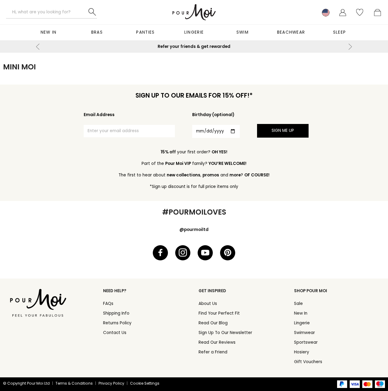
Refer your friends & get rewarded (194, 46)
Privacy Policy (111, 383)
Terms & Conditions (74, 383)
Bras (97, 32)
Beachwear (291, 32)
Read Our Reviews (217, 342)
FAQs (108, 303)
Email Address (99, 115)
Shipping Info (116, 313)
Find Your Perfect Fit (219, 313)
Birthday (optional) (213, 115)
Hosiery (301, 352)
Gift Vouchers (308, 362)
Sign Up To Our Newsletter (225, 333)
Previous (38, 46)
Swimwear (304, 333)
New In (49, 32)
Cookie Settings (144, 383)
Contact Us (114, 333)
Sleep (339, 32)
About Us (208, 303)
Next (350, 46)
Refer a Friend (213, 352)
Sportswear (306, 342)
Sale (298, 303)
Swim (242, 32)
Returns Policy (117, 323)
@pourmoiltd (194, 229)
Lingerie (194, 32)
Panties (145, 32)
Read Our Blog (213, 323)
